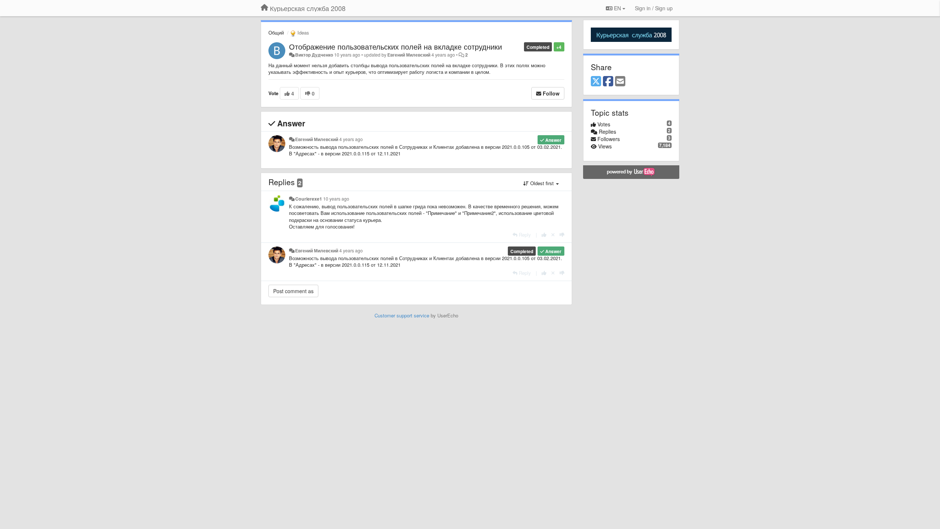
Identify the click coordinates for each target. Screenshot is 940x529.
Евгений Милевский (408, 54)
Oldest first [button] (542, 183)
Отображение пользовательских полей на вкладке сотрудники (395, 46)
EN (617, 8)
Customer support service (402, 315)
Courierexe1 (308, 198)
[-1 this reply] (562, 234)
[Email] (620, 81)
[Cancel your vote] (553, 234)
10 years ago (336, 198)
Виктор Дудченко (314, 54)
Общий (276, 32)
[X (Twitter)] (596, 81)
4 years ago (351, 139)
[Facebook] (608, 81)
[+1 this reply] (544, 234)
